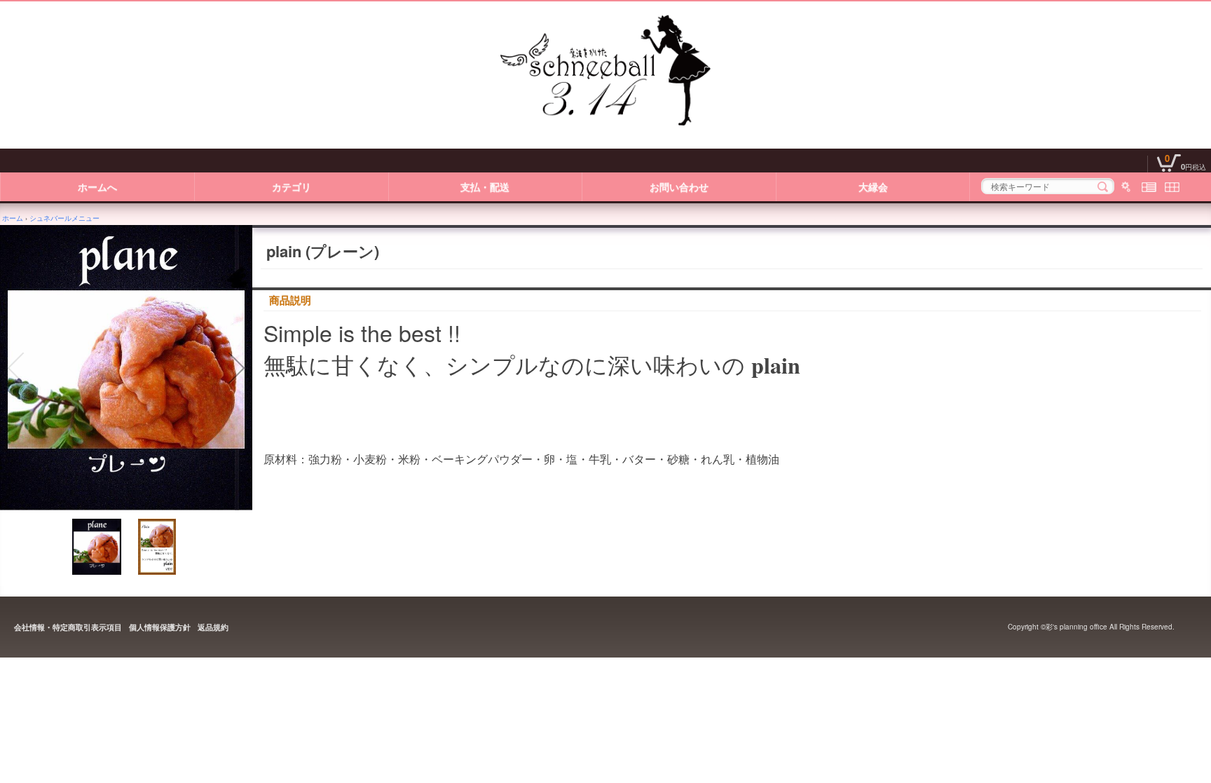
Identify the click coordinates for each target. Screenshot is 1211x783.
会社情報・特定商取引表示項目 (68, 627)
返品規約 (213, 627)
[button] (15, 368)
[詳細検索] (1125, 187)
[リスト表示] (1149, 187)
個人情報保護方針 (160, 627)
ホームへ (97, 186)
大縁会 (873, 186)
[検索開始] (1102, 187)
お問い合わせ (679, 186)
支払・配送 (484, 186)
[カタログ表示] (1172, 187)
